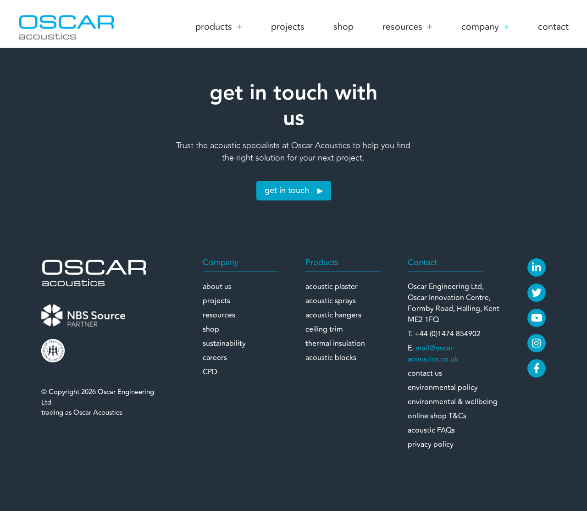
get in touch (287, 190)
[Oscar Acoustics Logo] (66, 26)
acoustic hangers (333, 315)
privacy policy (431, 444)
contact (553, 27)
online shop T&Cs (437, 416)
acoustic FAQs (431, 430)
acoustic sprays (330, 300)
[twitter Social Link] (536, 292)
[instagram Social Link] (536, 343)
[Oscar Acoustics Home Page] (94, 272)
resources (402, 27)
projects (288, 27)
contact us (425, 373)
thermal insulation (335, 343)
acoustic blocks (330, 357)
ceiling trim (324, 329)
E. (433, 354)
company (480, 27)
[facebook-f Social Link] (536, 368)
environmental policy (443, 387)
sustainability (224, 343)
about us (217, 286)
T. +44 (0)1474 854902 (444, 333)
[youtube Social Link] (536, 318)
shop (343, 27)
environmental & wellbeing (453, 401)
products (213, 27)
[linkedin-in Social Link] (536, 267)
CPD (210, 372)
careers (215, 357)
